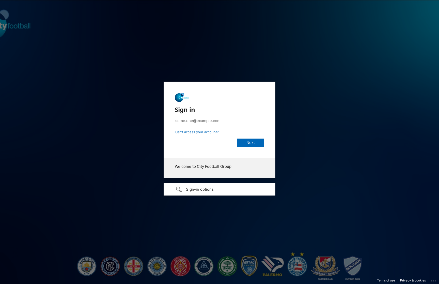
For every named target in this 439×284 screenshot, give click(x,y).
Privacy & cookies (413, 280)
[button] (219, 189)
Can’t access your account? (197, 132)
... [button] (434, 279)
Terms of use (386, 280)
